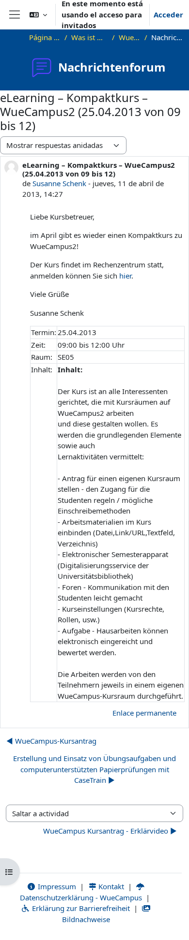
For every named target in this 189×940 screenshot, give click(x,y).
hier (125, 275)
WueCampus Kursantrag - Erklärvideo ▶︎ (110, 831)
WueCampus (130, 37)
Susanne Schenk (59, 183)
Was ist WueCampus (89, 37)
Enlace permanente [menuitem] (144, 713)
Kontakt (110, 886)
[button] (38, 14)
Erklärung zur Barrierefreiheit (80, 908)
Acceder (168, 14)
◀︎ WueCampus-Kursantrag (51, 741)
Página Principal (45, 37)
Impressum (56, 886)
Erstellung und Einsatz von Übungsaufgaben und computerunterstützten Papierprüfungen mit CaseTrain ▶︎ (94, 769)
